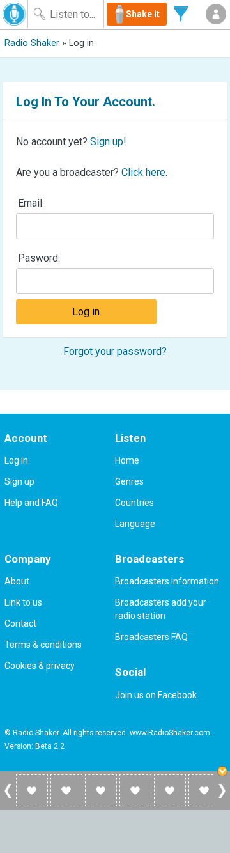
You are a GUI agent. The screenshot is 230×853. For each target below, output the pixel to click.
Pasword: (39, 258)
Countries (134, 502)
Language (135, 524)
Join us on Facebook (156, 695)
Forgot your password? (115, 351)
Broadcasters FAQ (151, 637)
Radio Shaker (31, 43)
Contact (20, 623)
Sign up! (108, 142)
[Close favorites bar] (223, 772)
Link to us (23, 602)
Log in (16, 460)
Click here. (144, 172)
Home (127, 460)
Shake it (143, 14)
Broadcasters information (167, 581)
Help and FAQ (31, 502)
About (16, 581)
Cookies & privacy (39, 666)
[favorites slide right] (222, 797)
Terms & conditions (43, 644)
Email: (31, 203)
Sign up (19, 481)
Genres (129, 481)
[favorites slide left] (8, 797)
